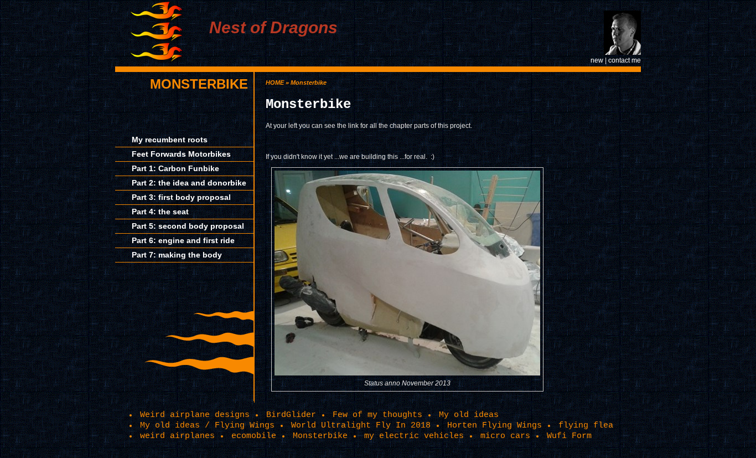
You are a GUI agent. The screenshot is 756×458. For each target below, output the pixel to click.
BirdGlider (291, 414)
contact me (624, 60)
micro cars (505, 435)
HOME (275, 82)
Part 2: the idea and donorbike (189, 182)
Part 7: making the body (177, 254)
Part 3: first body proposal (181, 197)
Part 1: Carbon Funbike (175, 168)
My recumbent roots (170, 139)
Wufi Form (569, 435)
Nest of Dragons (273, 27)
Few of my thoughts (377, 414)
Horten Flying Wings (494, 425)
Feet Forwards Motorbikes (181, 154)
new (597, 60)
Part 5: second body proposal (188, 226)
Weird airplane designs (195, 414)
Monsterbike (199, 83)
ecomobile (253, 435)
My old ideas (469, 414)
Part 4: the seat (160, 211)
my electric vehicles (414, 435)
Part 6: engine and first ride (183, 240)
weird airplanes (177, 435)
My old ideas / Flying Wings (207, 425)
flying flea (585, 425)
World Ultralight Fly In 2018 (361, 425)
